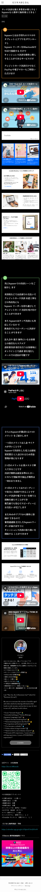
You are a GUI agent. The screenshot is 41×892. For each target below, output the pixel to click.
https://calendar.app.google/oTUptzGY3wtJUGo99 (20, 829)
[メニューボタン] (2, 2)
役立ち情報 (7, 754)
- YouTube (7, 135)
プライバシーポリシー (17, 886)
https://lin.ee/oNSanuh (10, 766)
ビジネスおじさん (20, 2)
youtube (20, 743)
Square (17, 754)
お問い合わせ (28, 883)
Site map (27, 886)
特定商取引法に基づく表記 (16, 883)
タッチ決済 (24, 754)
